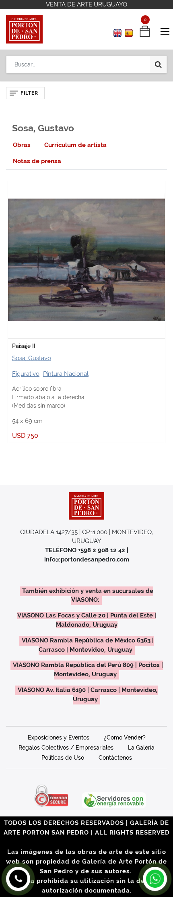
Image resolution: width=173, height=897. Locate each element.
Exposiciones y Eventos (58, 737)
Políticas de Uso (62, 757)
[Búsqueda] (158, 64)
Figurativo (25, 373)
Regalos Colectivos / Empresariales (66, 747)
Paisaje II (23, 346)
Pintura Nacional (66, 373)
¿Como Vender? (125, 737)
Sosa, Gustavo (31, 358)
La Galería (141, 747)
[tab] (21, 145)
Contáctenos (115, 757)
